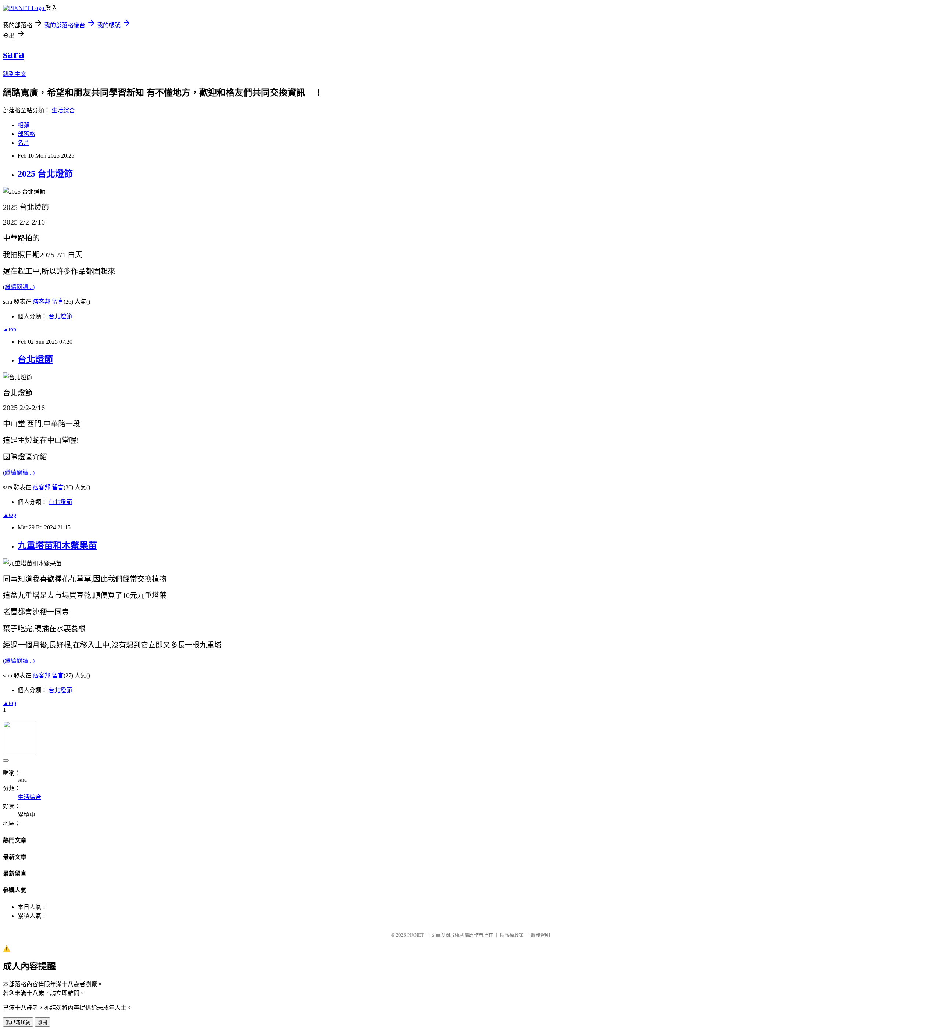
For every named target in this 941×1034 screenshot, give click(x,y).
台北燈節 (60, 316)
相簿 (23, 125)
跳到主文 (14, 74)
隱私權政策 (512, 935)
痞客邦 (41, 301)
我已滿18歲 (18, 1022)
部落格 (26, 134)
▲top (9, 329)
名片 (23, 143)
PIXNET (415, 935)
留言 (58, 301)
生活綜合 (63, 110)
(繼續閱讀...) (19, 287)
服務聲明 (540, 935)
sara (13, 54)
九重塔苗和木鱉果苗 (57, 545)
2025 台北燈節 (45, 174)
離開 (42, 1022)
